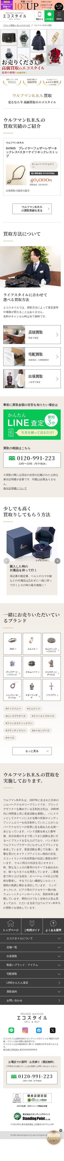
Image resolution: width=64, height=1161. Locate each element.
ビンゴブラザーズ (16, 716)
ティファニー (14, 708)
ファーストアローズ (43, 716)
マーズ (10, 737)
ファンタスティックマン (19, 723)
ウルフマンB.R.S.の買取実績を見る (32, 209)
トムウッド (34, 708)
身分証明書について (15, 488)
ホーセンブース (41, 730)
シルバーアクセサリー (43, 165)
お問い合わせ (14, 1000)
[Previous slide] (7, 561)
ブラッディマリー (16, 730)
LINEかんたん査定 (17, 982)
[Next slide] (57, 561)
